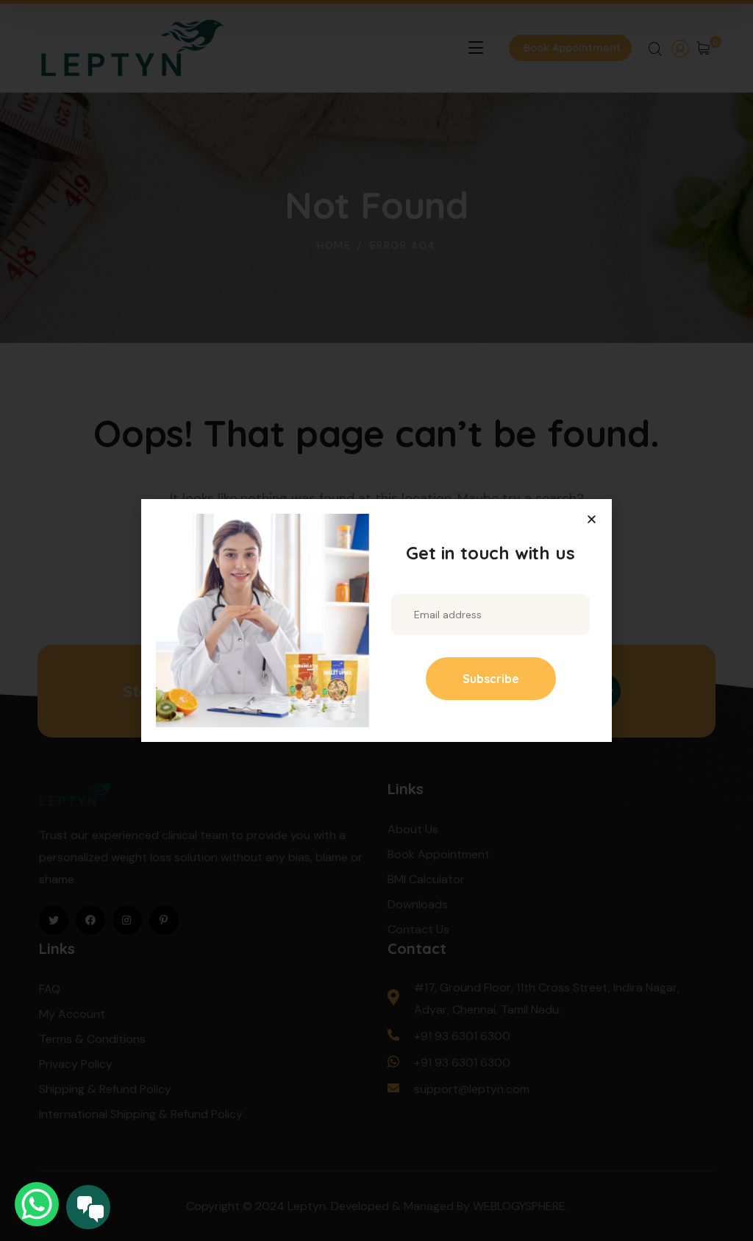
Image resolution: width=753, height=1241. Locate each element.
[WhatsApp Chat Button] (37, 1204)
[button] (591, 519)
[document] (376, 620)
